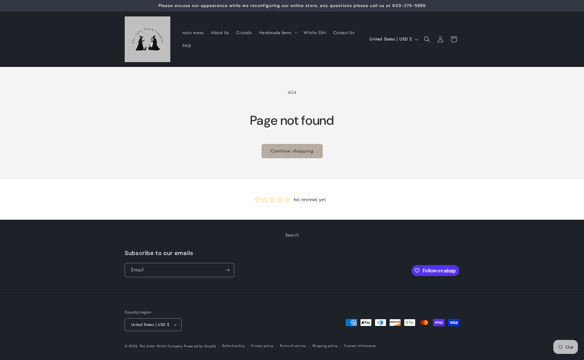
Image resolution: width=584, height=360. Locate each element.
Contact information (360, 346)
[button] (277, 32)
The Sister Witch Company (161, 346)
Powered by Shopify (200, 346)
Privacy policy (262, 346)
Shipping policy (325, 346)
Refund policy (233, 346)
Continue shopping (292, 151)
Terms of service (293, 346)
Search (292, 235)
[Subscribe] (227, 270)
